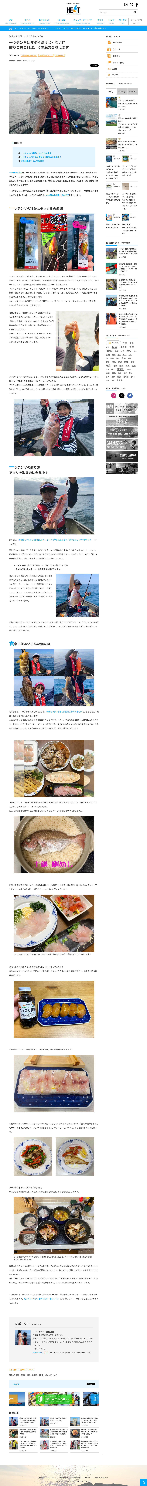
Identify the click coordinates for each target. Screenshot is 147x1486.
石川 (113, 369)
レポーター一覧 (63, 1477)
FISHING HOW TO (46, 55)
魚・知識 (62, 21)
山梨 (107, 358)
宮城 (108, 354)
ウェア (111, 21)
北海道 (123, 347)
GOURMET (43, 28)
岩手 (124, 358)
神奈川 (120, 369)
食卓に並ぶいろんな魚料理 (32, 160)
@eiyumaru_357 (40, 1352)
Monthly (133, 91)
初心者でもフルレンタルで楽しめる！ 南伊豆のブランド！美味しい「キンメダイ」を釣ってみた (89, 1444)
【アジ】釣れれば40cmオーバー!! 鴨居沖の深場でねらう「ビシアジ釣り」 (128, 251)
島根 (129, 358)
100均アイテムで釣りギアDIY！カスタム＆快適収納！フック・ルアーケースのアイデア (113, 172)
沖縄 (121, 366)
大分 (122, 351)
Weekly (121, 91)
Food (19, 60)
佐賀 (108, 347)
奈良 (135, 351)
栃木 (115, 366)
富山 (119, 355)
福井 (129, 369)
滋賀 (134, 366)
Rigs (33, 60)
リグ (55, 1375)
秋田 (120, 373)
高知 (107, 380)
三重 (124, 343)
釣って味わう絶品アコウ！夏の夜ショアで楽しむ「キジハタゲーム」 (127, 145)
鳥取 (113, 380)
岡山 (118, 358)
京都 (132, 343)
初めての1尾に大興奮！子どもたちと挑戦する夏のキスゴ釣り (127, 103)
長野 (113, 377)
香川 (133, 377)
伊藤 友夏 (50, 1331)
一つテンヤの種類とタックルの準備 (36, 153)
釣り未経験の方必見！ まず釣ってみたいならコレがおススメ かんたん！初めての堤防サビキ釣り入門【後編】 (128, 301)
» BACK (16, 1384)
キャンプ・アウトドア (83, 21)
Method (26, 60)
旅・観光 (122, 21)
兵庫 (114, 346)
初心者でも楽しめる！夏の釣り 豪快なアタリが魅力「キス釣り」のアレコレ (89, 1420)
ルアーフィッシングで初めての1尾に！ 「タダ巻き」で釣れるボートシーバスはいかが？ (28, 1444)
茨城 (130, 373)
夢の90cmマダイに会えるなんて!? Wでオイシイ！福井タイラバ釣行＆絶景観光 (59, 1432)
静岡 (126, 376)
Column (12, 60)
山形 (130, 355)
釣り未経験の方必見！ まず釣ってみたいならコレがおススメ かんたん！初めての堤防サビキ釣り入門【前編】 (128, 319)
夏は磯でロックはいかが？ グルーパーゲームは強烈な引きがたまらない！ (128, 283)
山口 (124, 355)
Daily (110, 91)
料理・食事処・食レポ (35, 1375)
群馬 (125, 373)
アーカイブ (135, 21)
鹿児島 (119, 380)
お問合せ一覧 (76, 1477)
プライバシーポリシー (101, 1477)
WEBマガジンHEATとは (46, 1477)
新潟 (133, 362)
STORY (35, 28)
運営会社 (87, 1477)
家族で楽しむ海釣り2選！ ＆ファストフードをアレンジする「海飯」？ (89, 1432)
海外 (128, 366)
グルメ (100, 21)
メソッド (48, 1375)
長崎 (108, 377)
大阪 (129, 350)
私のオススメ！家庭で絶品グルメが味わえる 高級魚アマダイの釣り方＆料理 (28, 1420)
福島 (114, 373)
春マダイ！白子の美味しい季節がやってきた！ (58, 1419)
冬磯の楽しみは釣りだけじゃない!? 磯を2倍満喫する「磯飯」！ (28, 1432)
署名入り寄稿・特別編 (17, 1375)
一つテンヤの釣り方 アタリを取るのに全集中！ (41, 157)
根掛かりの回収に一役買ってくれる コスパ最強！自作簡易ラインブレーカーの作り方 (128, 267)
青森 (119, 376)
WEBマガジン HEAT (22, 28)
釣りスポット (44, 21)
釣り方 (27, 21)
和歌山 (109, 351)
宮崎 (114, 355)
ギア (10, 21)
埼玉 (116, 351)
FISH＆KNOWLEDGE (29, 55)
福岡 (108, 373)
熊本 (107, 369)
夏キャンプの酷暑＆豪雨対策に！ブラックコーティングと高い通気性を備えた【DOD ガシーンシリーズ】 (127, 124)
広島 (108, 362)
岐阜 (112, 358)
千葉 (131, 347)
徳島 (114, 362)
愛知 (126, 362)
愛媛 (120, 362)
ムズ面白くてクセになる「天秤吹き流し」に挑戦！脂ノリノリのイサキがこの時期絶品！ (58, 1444)
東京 (108, 365)
